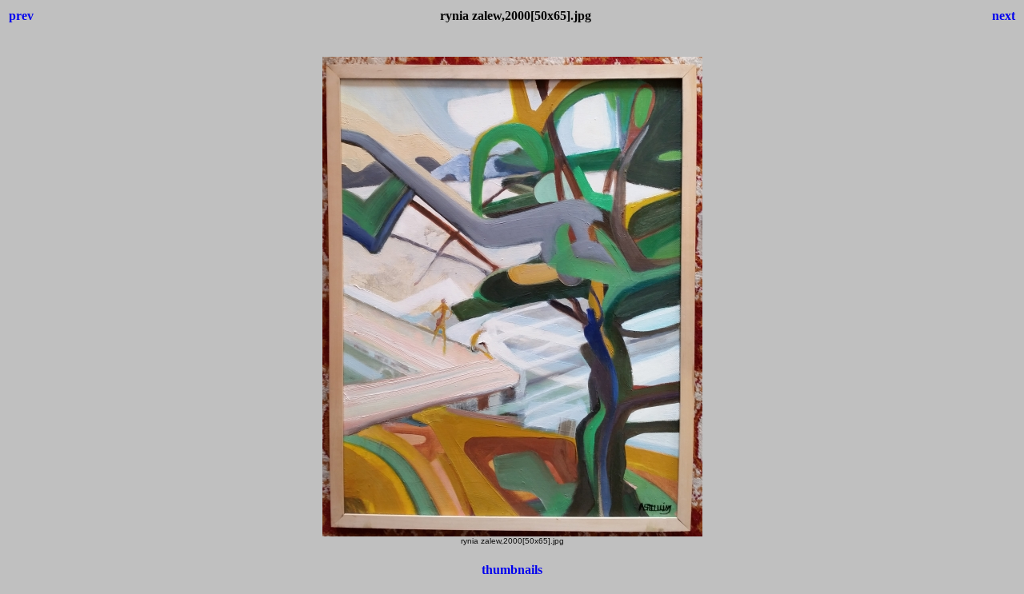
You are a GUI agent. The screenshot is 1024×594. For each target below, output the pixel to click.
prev (21, 15)
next (1003, 15)
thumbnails (512, 569)
